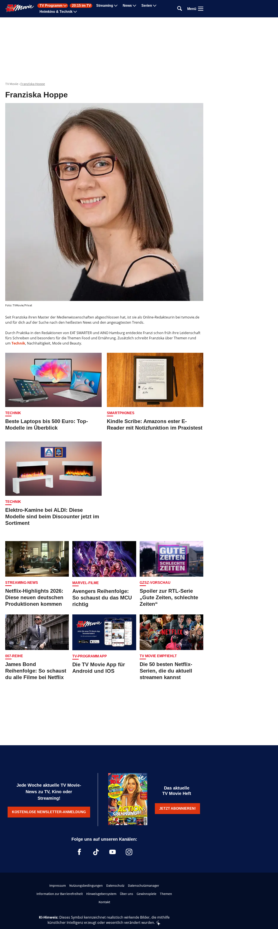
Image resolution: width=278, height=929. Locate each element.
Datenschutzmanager (143, 885)
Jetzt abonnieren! (177, 808)
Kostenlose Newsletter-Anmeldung (49, 812)
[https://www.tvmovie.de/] (19, 8)
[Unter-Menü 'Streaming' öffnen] (115, 5)
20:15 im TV (81, 5)
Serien (146, 5)
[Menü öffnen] (200, 8)
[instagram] (129, 851)
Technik (18, 343)
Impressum (57, 885)
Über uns (126, 893)
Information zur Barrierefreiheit (59, 893)
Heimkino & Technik (56, 11)
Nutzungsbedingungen (86, 885)
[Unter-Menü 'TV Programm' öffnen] (65, 5)
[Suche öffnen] (179, 8)
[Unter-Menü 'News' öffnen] (134, 5)
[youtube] (112, 851)
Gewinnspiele (146, 893)
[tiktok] (96, 851)
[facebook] (79, 851)
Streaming (104, 5)
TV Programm (51, 5)
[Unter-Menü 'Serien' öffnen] (154, 5)
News (127, 5)
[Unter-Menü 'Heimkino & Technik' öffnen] (75, 11)
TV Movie (11, 84)
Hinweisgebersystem (101, 893)
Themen (166, 893)
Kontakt (104, 902)
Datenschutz (115, 885)
